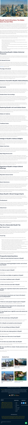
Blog (1, 369)
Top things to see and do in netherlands (5, 368)
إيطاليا (19, 382)
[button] (26, 423)
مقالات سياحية (17, 382)
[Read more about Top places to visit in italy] (20, 375)
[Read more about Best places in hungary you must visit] (7, 375)
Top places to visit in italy (18, 381)
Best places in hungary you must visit (6, 382)
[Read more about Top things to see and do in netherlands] (7, 362)
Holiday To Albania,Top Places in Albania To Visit (19, 367)
